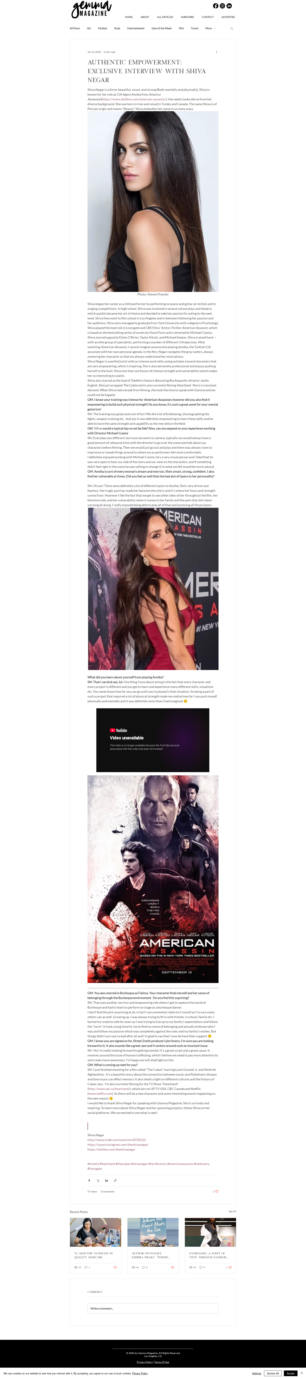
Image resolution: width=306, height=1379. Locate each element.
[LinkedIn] (229, 6)
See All (232, 1211)
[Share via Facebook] (89, 1180)
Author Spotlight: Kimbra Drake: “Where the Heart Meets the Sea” (153, 1255)
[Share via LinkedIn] (106, 1180)
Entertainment (135, 28)
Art (89, 28)
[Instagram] (222, 6)
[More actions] (216, 52)
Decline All (273, 1373)
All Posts (75, 28)
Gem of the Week (162, 28)
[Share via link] (115, 1180)
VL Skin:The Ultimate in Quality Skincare (93, 1255)
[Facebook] (215, 6)
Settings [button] (256, 1373)
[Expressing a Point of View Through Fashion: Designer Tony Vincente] (210, 1232)
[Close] (302, 1373)
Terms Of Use (161, 1362)
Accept (290, 1373)
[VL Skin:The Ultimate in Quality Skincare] (95, 1232)
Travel (194, 28)
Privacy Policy (145, 1362)
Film (181, 28)
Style (117, 28)
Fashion (102, 28)
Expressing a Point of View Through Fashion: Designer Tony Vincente (208, 1255)
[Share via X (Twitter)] (98, 1180)
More (208, 28)
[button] (187, 15)
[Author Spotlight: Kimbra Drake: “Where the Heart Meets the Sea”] (153, 1232)
